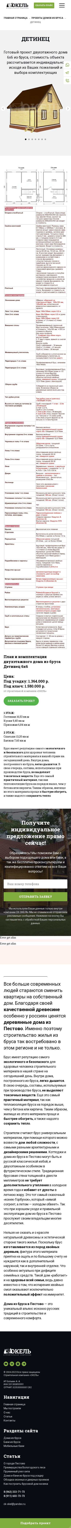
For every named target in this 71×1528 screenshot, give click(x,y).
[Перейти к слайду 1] (25, 139)
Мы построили (12, 1408)
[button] (35, 1523)
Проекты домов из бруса (47, 18)
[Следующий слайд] (68, 108)
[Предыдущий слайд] (3, 108)
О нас (7, 1412)
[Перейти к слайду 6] (42, 139)
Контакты (9, 1420)
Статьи (8, 1416)
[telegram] (24, 1364)
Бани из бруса (12, 1442)
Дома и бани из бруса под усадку (24, 1475)
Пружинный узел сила (17, 1471)
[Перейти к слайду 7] (45, 139)
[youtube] (6, 1364)
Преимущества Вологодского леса (24, 1467)
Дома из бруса (12, 1438)
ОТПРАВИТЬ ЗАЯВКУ (35, 897)
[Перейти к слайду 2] (29, 139)
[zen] (18, 1364)
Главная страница (15, 18)
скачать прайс (44, 5)
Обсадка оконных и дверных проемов (26, 1479)
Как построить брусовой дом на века (26, 1483)
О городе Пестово (14, 1463)
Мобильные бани (14, 1446)
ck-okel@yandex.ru (14, 1504)
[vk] (12, 1364)
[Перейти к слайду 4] (35, 139)
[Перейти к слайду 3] (32, 139)
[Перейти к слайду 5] (39, 139)
